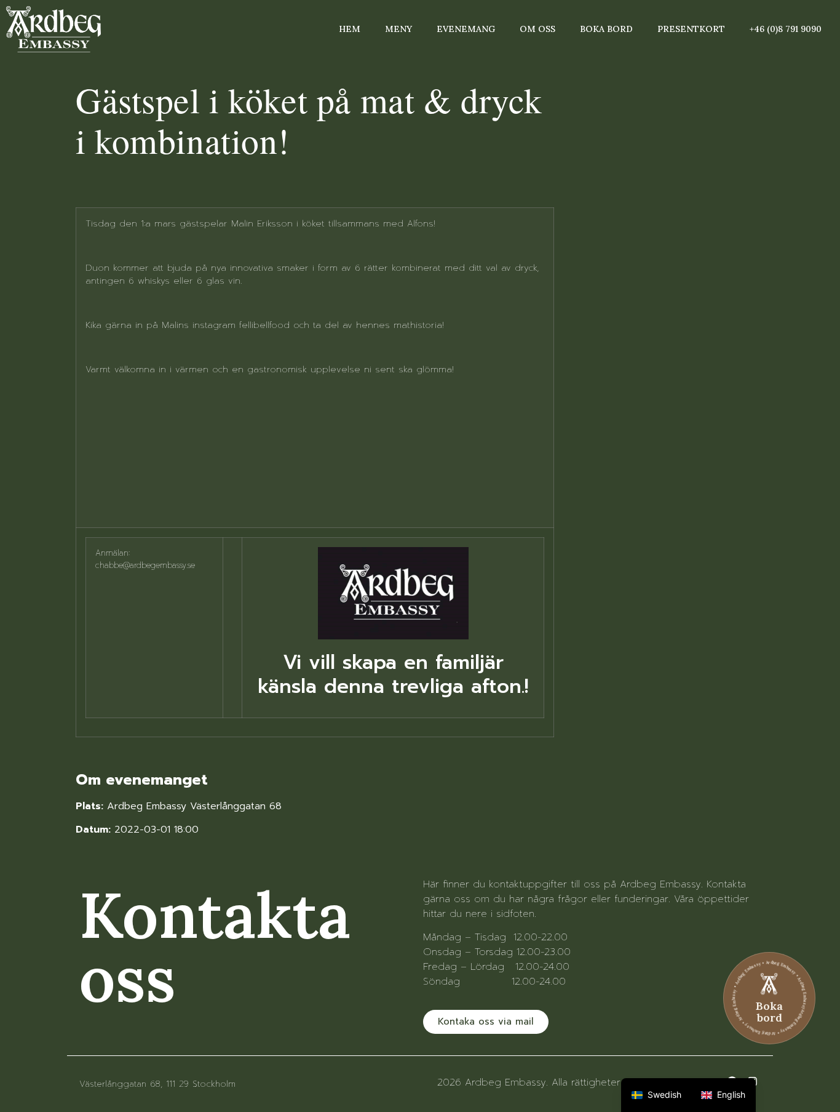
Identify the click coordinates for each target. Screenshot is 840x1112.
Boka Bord (606, 28)
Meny (398, 28)
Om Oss (537, 28)
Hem (349, 28)
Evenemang (466, 28)
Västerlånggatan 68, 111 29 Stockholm (157, 1084)
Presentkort (691, 28)
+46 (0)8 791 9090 (786, 28)
